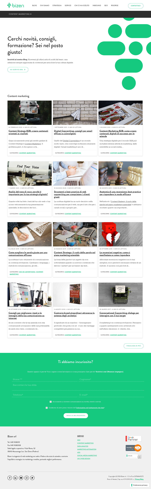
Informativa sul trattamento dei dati (90, 408)
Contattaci (136, 6)
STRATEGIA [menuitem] (57, 5)
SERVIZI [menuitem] (68, 5)
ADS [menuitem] (78, 452)
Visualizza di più (133, 346)
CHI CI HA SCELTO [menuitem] (82, 5)
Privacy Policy (139, 479)
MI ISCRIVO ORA (16, 70)
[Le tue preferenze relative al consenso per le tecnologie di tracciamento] (139, 485)
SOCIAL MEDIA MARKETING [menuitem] (87, 455)
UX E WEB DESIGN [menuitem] (83, 458)
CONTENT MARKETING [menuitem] (85, 443)
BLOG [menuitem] (34, 5)
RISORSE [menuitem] (114, 5)
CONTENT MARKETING (20, 14)
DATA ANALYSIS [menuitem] (82, 446)
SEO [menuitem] (106, 5)
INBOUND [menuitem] (97, 5)
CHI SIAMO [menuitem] (44, 5)
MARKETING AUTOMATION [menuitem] (86, 449)
